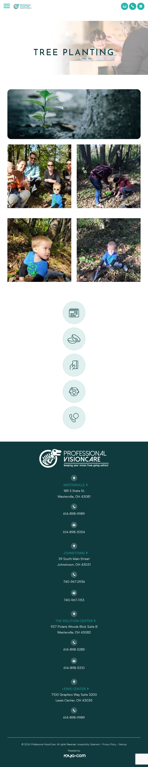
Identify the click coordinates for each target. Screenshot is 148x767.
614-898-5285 (74, 649)
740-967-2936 (74, 582)
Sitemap (122, 744)
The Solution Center (74, 621)
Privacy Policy (109, 744)
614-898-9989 (74, 514)
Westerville (74, 485)
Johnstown (74, 553)
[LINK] (67, 303)
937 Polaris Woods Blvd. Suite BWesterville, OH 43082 (74, 629)
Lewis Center (74, 689)
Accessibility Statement (88, 744)
